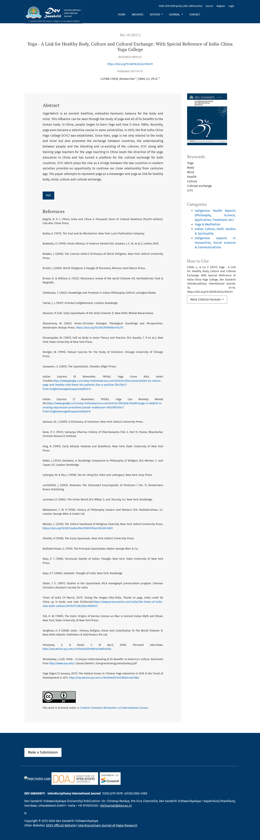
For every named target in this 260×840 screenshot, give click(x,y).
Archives (137, 14)
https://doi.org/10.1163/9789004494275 (99, 327)
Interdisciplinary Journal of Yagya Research (107, 825)
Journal (175, 14)
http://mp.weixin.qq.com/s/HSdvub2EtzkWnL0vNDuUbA (77, 649)
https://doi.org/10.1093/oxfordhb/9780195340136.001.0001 (78, 528)
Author (155, 14)
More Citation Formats (206, 299)
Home (121, 14)
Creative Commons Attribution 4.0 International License (114, 707)
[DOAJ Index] (74, 778)
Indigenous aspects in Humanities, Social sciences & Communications (215, 242)
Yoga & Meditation (207, 224)
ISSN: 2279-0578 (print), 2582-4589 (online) (180, 6)
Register (221, 6)
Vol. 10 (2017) (130, 35)
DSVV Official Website (61, 825)
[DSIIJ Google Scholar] (37, 778)
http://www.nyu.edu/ (62, 663)
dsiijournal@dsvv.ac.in (116, 805)
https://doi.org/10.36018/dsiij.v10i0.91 (130, 64)
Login (231, 6)
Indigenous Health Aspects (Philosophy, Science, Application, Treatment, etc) (215, 215)
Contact (194, 14)
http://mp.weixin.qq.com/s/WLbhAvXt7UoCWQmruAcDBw (104, 677)
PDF (48, 195)
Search (209, 6)
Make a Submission (43, 752)
